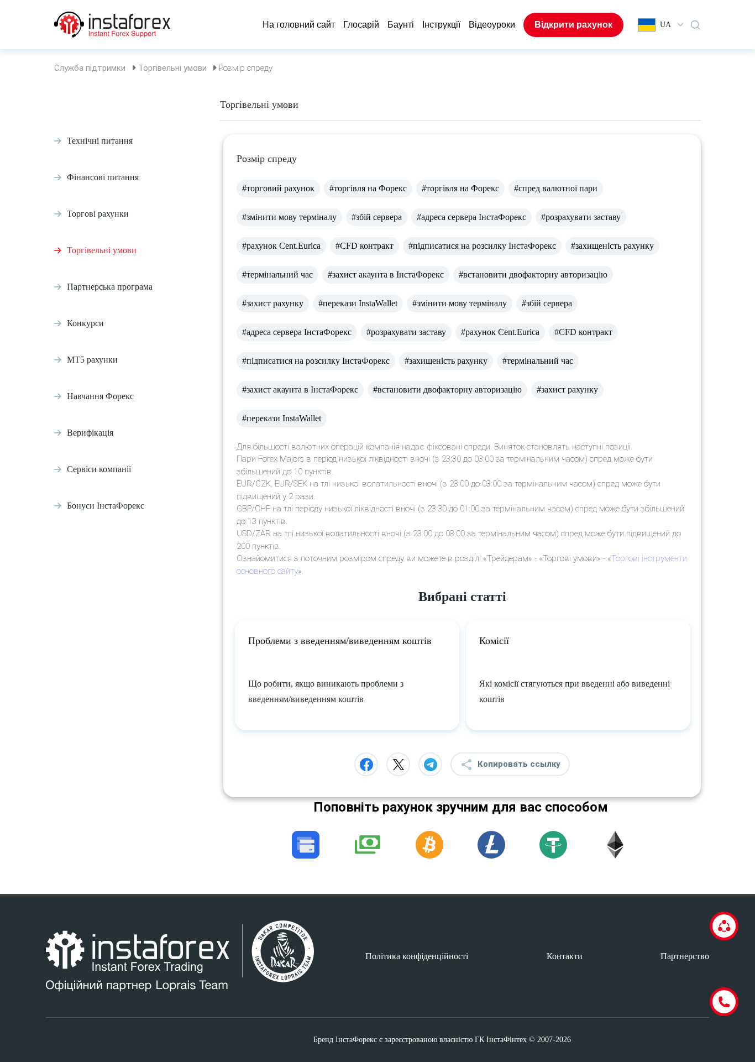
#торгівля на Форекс (368, 188)
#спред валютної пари (555, 188)
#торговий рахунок (278, 188)
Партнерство (684, 956)
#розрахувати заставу (581, 217)
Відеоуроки (492, 24)
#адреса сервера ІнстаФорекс (471, 217)
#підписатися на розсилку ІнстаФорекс (482, 245)
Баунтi (400, 24)
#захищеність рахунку (612, 245)
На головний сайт (299, 24)
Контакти (565, 956)
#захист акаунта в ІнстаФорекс (386, 274)
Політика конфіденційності (416, 956)
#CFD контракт (364, 245)
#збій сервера (377, 217)
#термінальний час (277, 274)
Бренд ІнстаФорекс (345, 1039)
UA (665, 24)
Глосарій (361, 24)
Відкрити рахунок (573, 24)
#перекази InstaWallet (357, 303)
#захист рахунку (272, 303)
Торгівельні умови (172, 68)
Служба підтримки (89, 68)
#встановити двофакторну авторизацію (533, 274)
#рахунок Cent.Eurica (281, 245)
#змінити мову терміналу (289, 217)
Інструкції (441, 24)
